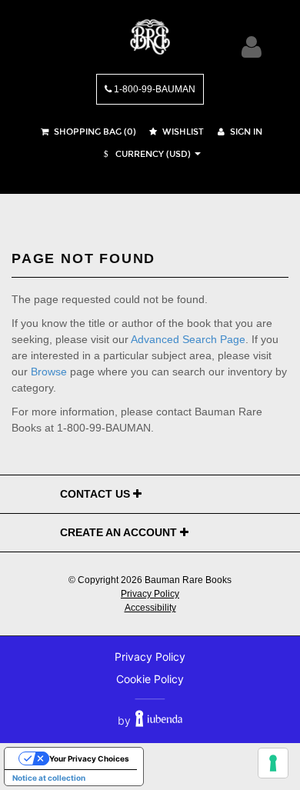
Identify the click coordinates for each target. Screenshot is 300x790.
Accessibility (150, 607)
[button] (145, 154)
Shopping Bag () (94, 132)
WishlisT (182, 132)
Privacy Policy (150, 593)
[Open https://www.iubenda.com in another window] (158, 720)
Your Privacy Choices (89, 758)
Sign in (245, 132)
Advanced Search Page (188, 339)
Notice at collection (48, 777)
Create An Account (120, 532)
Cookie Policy (150, 678)
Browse (49, 371)
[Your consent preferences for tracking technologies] (273, 763)
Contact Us (96, 494)
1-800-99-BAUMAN (153, 89)
